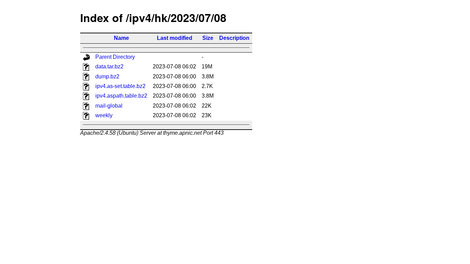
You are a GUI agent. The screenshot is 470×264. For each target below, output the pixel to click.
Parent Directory (115, 57)
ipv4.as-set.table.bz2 (120, 86)
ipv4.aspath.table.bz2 (121, 96)
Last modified (174, 38)
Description (234, 38)
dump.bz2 (107, 76)
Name (121, 38)
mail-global (108, 106)
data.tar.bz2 (109, 66)
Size (207, 38)
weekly (104, 115)
